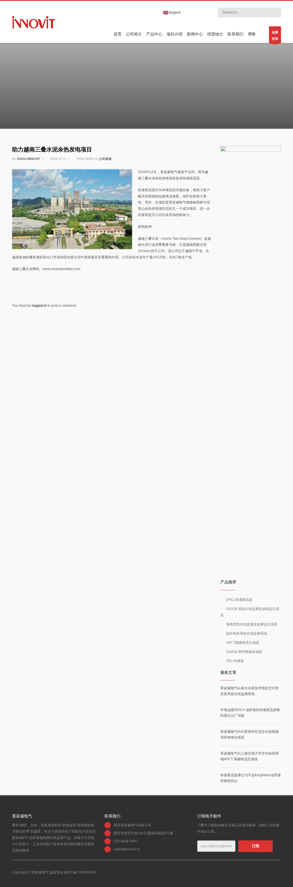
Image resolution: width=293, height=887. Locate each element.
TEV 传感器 (235, 661)
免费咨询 (275, 35)
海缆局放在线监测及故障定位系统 (252, 624)
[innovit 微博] (199, 12)
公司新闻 (105, 159)
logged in (39, 306)
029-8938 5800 (126, 841)
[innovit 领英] (191, 12)
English (174, 13)
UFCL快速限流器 (239, 600)
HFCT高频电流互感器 (242, 643)
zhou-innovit (29, 159)
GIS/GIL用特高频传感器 (244, 652)
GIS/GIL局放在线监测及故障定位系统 (249, 612)
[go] (275, 12)
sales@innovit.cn (127, 849)
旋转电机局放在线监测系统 (246, 633)
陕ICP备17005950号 (80, 872)
